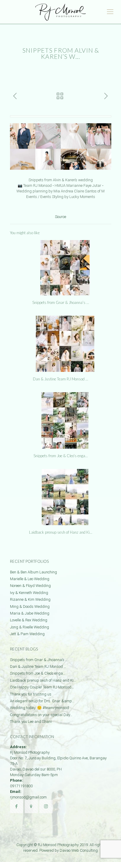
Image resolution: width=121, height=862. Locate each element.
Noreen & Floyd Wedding (30, 585)
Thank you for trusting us (30, 694)
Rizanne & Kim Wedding (30, 599)
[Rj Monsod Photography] (60, 12)
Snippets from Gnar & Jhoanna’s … (60, 302)
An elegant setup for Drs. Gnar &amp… (42, 701)
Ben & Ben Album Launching (33, 572)
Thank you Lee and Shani (31, 721)
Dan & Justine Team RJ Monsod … (60, 379)
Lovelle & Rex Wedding (28, 620)
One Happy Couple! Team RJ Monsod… (42, 687)
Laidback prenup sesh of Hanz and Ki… (60, 532)
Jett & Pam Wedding (27, 634)
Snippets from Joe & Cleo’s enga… (60, 455)
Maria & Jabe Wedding (29, 613)
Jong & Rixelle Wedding (29, 627)
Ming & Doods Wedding (30, 606)
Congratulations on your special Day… (41, 715)
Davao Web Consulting (79, 850)
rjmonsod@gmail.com (28, 797)
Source (60, 216)
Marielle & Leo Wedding (29, 579)
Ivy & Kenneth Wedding (29, 592)
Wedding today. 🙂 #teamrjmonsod (39, 707)
